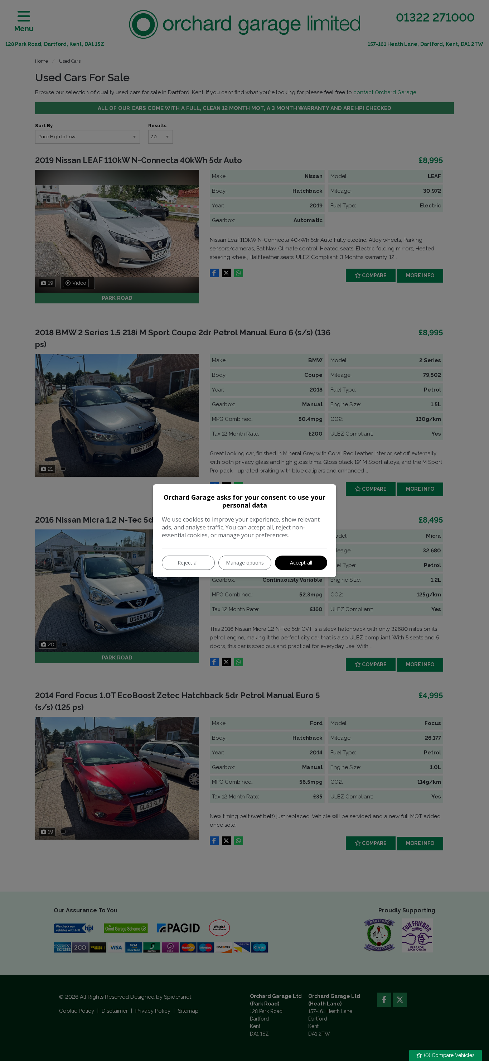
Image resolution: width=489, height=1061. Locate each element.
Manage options (245, 562)
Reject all (188, 562)
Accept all (301, 562)
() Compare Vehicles (448, 1055)
